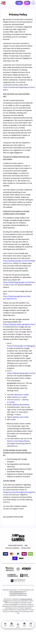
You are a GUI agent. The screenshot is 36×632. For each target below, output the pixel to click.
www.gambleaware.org (16, 592)
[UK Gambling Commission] (12, 575)
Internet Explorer (13, 400)
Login (19, 3)
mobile (26, 395)
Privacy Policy (26, 548)
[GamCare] (9, 569)
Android (26, 404)
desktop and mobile (20, 417)
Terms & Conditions (12, 548)
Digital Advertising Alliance (20, 443)
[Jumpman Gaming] (18, 540)
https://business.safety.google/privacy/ (19, 324)
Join (27, 3)
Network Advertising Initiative (18, 441)
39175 (15, 604)
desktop (17, 395)
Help (26, 545)
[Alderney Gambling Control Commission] (18, 580)
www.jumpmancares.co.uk (18, 593)
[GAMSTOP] (26, 569)
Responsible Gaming (15, 545)
